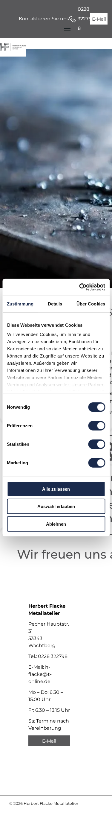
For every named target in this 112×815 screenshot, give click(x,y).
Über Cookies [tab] (90, 303)
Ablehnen (56, 523)
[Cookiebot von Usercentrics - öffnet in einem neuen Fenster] (79, 287)
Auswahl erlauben (56, 506)
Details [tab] (55, 303)
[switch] (96, 425)
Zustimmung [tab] (20, 303)
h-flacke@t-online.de (40, 674)
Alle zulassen (56, 488)
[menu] (67, 30)
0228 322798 (52, 656)
